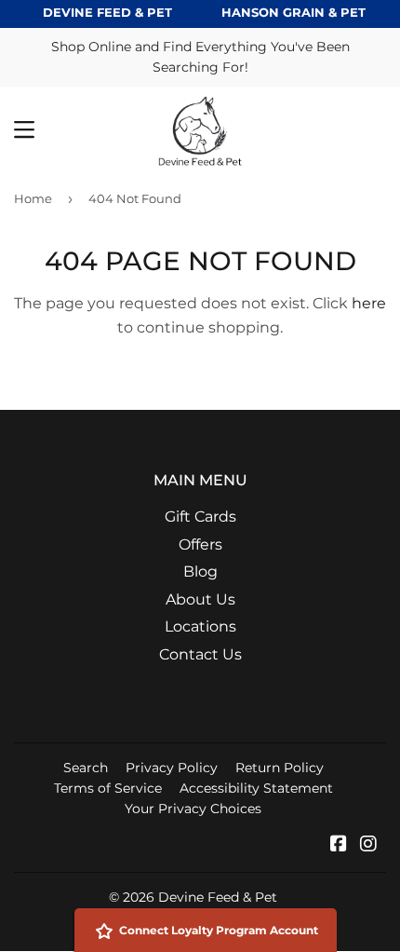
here (369, 303)
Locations (200, 626)
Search (85, 767)
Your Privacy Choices (193, 808)
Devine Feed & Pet (217, 897)
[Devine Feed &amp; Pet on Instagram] (368, 845)
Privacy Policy (172, 767)
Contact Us (200, 654)
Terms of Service (108, 788)
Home (33, 198)
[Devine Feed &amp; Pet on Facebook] (338, 845)
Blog (200, 571)
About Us (200, 599)
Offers (200, 544)
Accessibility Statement (256, 788)
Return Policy (279, 767)
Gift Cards (200, 516)
